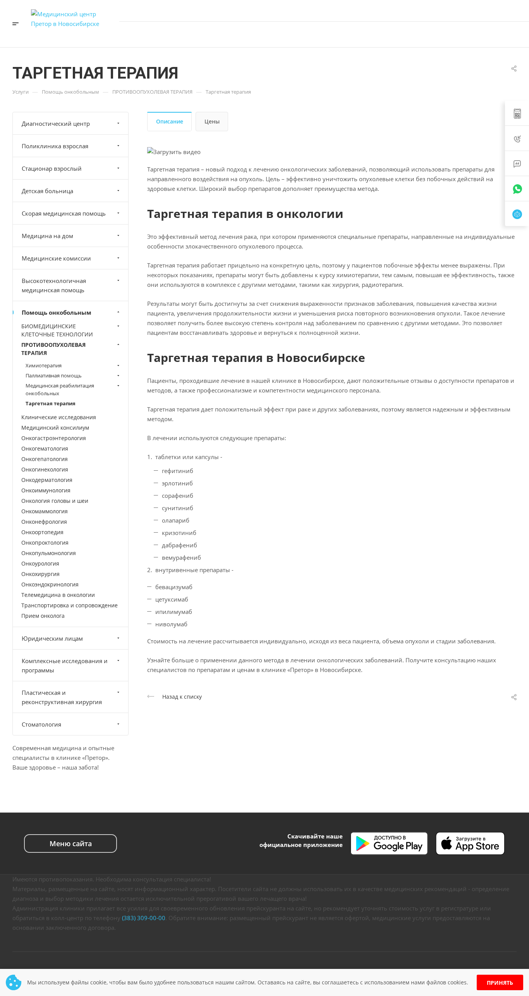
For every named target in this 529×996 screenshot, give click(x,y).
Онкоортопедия (42, 532)
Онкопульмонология (48, 553)
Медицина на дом (47, 236)
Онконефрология (44, 521)
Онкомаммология (44, 511)
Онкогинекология (44, 469)
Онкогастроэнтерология (53, 438)
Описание (169, 121)
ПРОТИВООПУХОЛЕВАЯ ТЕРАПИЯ (53, 349)
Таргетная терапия (51, 403)
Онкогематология (44, 448)
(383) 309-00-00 (143, 918)
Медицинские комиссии (56, 258)
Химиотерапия (44, 365)
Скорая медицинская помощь (64, 213)
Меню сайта (71, 843)
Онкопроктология (45, 542)
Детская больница (47, 191)
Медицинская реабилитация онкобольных (60, 389)
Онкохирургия (40, 574)
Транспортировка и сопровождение (69, 605)
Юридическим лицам (52, 638)
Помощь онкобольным (56, 312)
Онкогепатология (44, 459)
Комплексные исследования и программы (65, 665)
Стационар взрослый (52, 168)
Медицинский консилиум (55, 427)
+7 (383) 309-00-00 (452, 10)
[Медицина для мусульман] (459, 34)
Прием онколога (43, 615)
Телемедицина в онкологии (58, 594)
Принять (500, 982)
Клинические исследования (58, 417)
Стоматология (41, 724)
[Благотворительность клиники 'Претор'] (442, 34)
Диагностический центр (56, 123)
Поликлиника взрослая (55, 146)
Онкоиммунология (45, 490)
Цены (212, 121)
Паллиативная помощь (54, 375)
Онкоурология (40, 563)
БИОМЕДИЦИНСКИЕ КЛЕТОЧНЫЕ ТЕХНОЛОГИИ (57, 330)
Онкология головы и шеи (54, 500)
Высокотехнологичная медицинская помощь (54, 285)
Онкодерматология (46, 479)
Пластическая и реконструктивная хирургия (62, 697)
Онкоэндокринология (50, 584)
